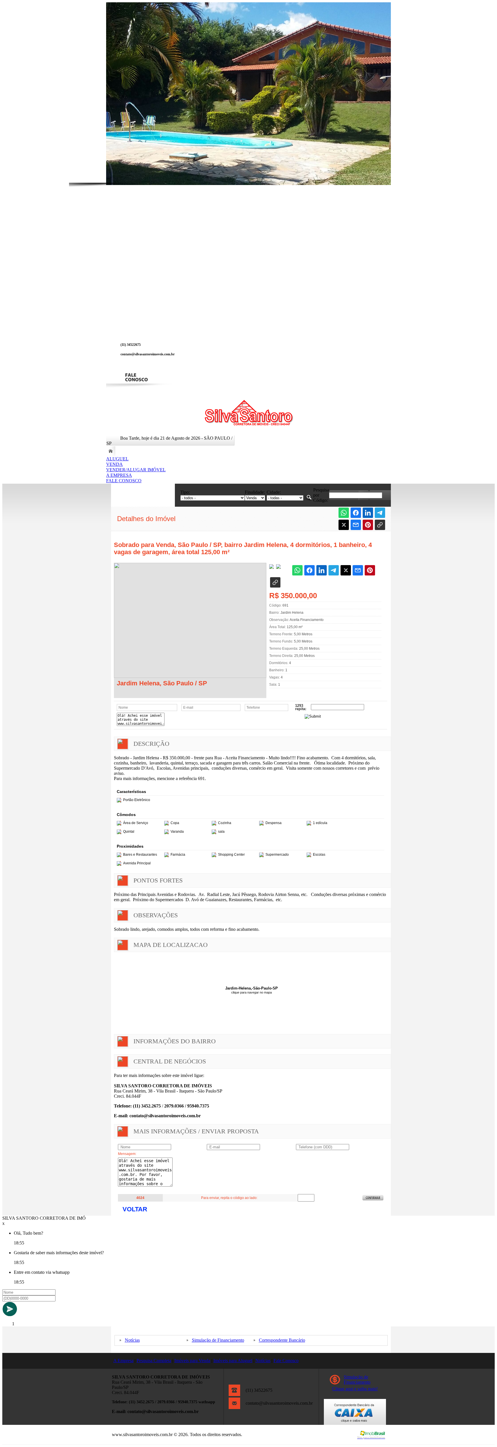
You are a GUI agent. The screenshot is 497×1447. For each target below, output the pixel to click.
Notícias (132, 1340)
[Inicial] (248, 424)
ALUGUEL (117, 458)
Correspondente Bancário (282, 1340)
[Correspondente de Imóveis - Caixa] (355, 1423)
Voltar (135, 1209)
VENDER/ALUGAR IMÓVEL (136, 469)
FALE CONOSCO (124, 480)
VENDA (114, 464)
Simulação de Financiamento (218, 1340)
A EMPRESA (119, 475)
